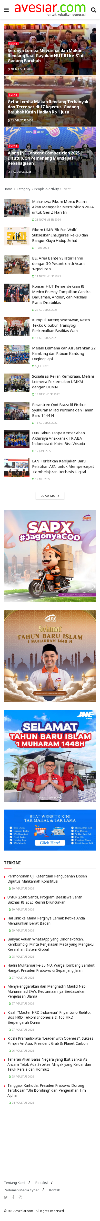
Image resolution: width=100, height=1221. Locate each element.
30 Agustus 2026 (22, 888)
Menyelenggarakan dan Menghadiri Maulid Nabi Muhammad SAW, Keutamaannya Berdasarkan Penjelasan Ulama (46, 991)
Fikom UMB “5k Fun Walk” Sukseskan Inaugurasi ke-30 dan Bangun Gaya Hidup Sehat (60, 235)
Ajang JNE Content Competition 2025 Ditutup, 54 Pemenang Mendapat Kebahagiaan (44, 158)
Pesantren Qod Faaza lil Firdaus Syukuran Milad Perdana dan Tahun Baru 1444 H (62, 410)
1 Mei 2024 (41, 248)
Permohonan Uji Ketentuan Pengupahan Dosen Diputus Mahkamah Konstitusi (47, 879)
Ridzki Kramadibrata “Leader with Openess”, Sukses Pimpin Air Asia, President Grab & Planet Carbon (50, 1041)
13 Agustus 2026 (21, 120)
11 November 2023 (47, 276)
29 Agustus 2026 (22, 930)
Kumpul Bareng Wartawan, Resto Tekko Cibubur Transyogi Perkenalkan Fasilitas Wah (61, 325)
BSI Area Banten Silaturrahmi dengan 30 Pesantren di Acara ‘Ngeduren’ (58, 263)
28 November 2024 (47, 219)
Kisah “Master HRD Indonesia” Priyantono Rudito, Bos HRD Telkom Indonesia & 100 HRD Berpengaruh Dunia (49, 1017)
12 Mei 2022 (42, 479)
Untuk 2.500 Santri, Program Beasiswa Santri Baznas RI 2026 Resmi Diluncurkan (44, 900)
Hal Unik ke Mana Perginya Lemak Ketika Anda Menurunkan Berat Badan (46, 921)
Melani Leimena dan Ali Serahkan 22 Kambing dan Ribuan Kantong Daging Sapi (64, 353)
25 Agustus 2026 (22, 1076)
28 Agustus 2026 (22, 956)
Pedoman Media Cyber (21, 1190)
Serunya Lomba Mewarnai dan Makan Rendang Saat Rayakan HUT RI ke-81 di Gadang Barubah (46, 56)
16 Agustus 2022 (45, 423)
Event (13, 43)
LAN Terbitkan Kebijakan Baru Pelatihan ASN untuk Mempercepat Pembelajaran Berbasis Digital (63, 466)
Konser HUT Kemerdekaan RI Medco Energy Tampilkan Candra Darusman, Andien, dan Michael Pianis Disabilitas (61, 294)
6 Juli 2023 (41, 366)
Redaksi (41, 1182)
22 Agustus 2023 (45, 310)
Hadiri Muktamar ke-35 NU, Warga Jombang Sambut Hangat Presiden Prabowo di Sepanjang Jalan (51, 968)
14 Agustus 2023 (45, 338)
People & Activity (46, 189)
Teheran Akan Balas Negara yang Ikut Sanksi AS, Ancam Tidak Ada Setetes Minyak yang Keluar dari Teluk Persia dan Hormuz (49, 1064)
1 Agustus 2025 (21, 171)
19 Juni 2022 (43, 451)
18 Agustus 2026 (21, 69)
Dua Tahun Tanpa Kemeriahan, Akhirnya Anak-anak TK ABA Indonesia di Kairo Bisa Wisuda (59, 438)
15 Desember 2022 (47, 394)
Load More (50, 496)
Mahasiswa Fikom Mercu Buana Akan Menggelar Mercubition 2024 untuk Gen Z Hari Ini (63, 207)
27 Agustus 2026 (22, 977)
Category (23, 189)
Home (8, 189)
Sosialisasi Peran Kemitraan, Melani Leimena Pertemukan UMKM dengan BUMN (63, 381)
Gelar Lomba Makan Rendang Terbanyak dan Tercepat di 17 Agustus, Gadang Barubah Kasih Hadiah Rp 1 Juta (48, 107)
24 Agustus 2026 (22, 1102)
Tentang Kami (14, 1182)
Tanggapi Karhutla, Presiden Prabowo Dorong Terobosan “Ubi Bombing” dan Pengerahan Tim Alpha (46, 1090)
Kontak (54, 1190)
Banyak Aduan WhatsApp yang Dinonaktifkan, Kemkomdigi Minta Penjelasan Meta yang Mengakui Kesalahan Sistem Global (50, 944)
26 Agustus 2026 (22, 1050)
